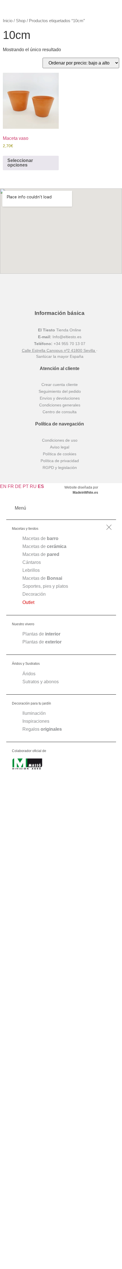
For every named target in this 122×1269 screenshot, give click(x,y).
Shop (21, 20)
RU (33, 486)
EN (3, 486)
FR (11, 486)
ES (41, 486)
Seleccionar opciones (20, 162)
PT (26, 486)
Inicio (7, 20)
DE (18, 486)
